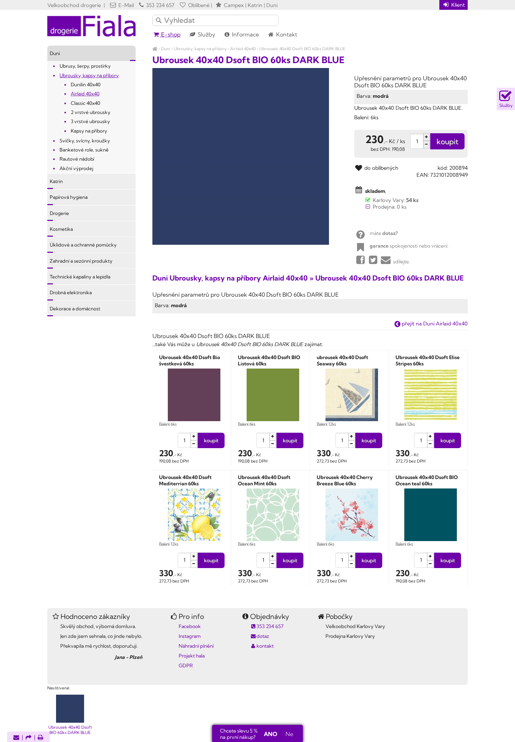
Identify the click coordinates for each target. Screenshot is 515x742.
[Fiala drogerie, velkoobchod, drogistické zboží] (155, 48)
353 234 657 (159, 5)
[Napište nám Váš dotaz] (16, 738)
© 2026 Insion (455, 678)
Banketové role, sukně (84, 150)
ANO (270, 733)
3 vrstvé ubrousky (90, 121)
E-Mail (125, 5)
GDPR (186, 665)
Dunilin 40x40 (86, 84)
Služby (205, 34)
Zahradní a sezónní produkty (81, 261)
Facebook (190, 626)
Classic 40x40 (85, 103)
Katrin (56, 181)
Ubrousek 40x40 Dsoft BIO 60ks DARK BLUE (302, 48)
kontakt (265, 646)
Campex (234, 5)
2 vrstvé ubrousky (90, 112)
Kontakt (286, 34)
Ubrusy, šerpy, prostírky (85, 66)
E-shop (170, 34)
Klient (457, 4)
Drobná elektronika (71, 292)
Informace (245, 34)
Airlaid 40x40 (243, 48)
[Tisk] (40, 738)
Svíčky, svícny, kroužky (85, 140)
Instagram (190, 636)
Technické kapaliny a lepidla (80, 276)
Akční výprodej (76, 168)
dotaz (262, 636)
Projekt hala (192, 656)
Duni (165, 48)
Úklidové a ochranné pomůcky (83, 245)
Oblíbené (198, 5)
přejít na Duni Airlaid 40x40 (434, 323)
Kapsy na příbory (89, 131)
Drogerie (59, 213)
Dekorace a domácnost (75, 308)
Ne (289, 733)
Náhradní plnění (196, 646)
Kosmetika (61, 229)
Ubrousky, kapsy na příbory (200, 48)
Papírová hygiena (69, 197)
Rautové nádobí (77, 159)
